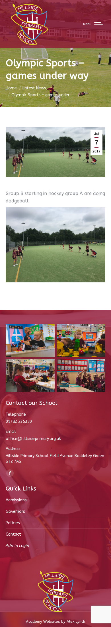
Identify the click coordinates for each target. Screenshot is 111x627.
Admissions (16, 500)
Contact (13, 534)
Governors (15, 511)
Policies (13, 523)
